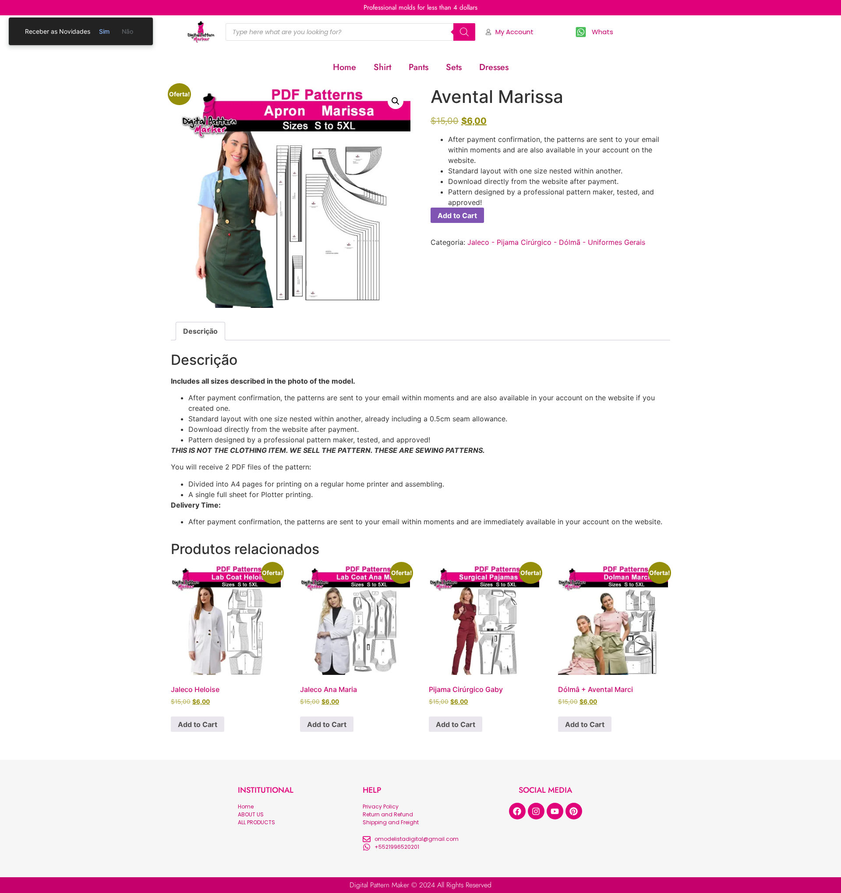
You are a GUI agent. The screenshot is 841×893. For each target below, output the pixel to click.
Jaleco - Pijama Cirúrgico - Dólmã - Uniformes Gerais (556, 242)
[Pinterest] (573, 811)
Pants (418, 67)
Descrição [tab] (200, 331)
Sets (454, 67)
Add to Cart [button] (197, 724)
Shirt (382, 67)
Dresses (494, 67)
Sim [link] (104, 31)
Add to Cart (457, 215)
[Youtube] (555, 811)
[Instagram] (536, 811)
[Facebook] (517, 811)
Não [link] (127, 31)
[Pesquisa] (464, 32)
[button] (395, 101)
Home (344, 67)
